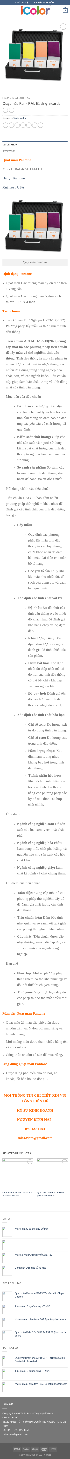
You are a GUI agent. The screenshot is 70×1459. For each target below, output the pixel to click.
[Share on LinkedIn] (40, 125)
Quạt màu (18, 98)
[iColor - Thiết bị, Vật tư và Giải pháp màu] (35, 10)
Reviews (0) (8, 151)
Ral (29, 98)
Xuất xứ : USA (13, 187)
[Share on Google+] (34, 125)
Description (9, 144)
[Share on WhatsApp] (5, 125)
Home (5, 98)
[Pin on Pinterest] (29, 125)
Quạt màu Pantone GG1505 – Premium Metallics (17, 1194)
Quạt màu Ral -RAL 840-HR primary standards (50, 1194)
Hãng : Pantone (13, 178)
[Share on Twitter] (17, 125)
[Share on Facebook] (11, 125)
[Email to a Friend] (23, 125)
